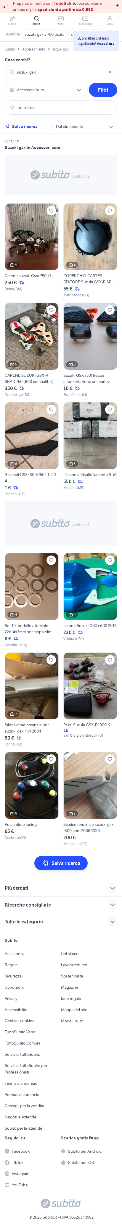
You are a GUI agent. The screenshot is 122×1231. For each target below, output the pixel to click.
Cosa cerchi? (17, 59)
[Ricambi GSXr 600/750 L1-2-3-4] (32, 449)
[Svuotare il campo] (109, 72)
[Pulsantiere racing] (32, 799)
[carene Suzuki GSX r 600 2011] (90, 600)
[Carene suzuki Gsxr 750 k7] (32, 250)
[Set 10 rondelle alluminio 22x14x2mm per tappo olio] (32, 600)
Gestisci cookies (19, 1020)
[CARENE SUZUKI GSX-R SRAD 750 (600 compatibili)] (32, 350)
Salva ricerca (25, 126)
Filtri (103, 90)
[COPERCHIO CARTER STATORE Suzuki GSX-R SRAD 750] (90, 250)
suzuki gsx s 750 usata (44, 34)
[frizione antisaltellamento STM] (90, 449)
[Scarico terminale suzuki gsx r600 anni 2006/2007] (90, 799)
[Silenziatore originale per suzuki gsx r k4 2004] (32, 699)
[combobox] (61, 72)
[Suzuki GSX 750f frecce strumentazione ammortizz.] (90, 350)
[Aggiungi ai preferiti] (51, 210)
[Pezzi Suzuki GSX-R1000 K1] (90, 699)
